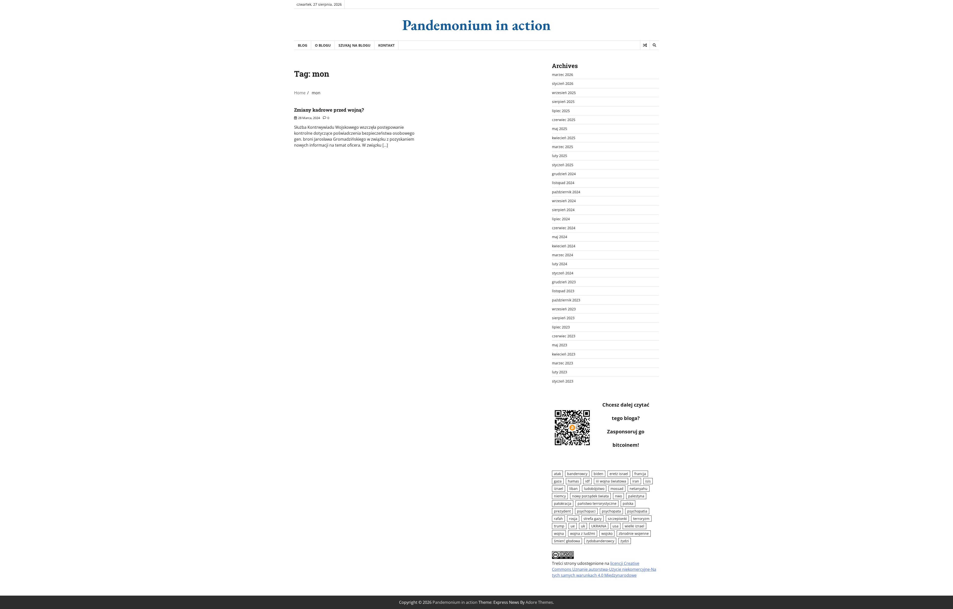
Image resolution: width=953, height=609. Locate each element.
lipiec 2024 (561, 219)
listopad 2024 (563, 182)
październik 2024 (566, 192)
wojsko (607, 533)
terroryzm (641, 518)
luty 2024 (559, 263)
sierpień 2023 (563, 318)
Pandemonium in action (476, 24)
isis (648, 481)
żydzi (624, 541)
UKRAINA (598, 526)
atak (557, 473)
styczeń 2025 (562, 164)
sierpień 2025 (563, 101)
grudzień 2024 (564, 173)
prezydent (562, 511)
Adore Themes (539, 602)
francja (640, 473)
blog (302, 45)
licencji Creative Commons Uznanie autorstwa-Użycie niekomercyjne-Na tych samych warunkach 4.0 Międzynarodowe (604, 569)
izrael (558, 488)
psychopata (611, 511)
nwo (618, 496)
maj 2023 (559, 345)
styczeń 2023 (562, 381)
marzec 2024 (562, 255)
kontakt (386, 45)
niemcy (560, 496)
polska (628, 503)
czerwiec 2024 (563, 227)
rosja (573, 518)
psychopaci (586, 511)
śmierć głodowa (567, 541)
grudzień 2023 (564, 282)
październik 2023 (566, 300)
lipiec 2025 (561, 110)
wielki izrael (634, 526)
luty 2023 (559, 372)
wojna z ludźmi (582, 533)
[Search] (654, 45)
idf (587, 481)
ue (573, 526)
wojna (559, 533)
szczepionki (617, 518)
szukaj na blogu (355, 45)
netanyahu (638, 488)
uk (583, 526)
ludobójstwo (594, 488)
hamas (573, 481)
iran (635, 481)
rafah (558, 518)
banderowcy (577, 473)
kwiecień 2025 (563, 137)
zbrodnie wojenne (634, 533)
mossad (617, 488)
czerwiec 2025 (563, 119)
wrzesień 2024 (564, 200)
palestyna (636, 496)
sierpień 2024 (563, 209)
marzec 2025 (562, 146)
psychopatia (637, 511)
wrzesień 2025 (564, 92)
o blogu (323, 45)
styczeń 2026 (562, 83)
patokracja (562, 503)
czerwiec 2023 (563, 336)
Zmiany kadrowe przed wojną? (329, 110)
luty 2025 (559, 155)
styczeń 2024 (562, 273)
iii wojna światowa (611, 481)
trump (559, 526)
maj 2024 (559, 236)
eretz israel (619, 473)
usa (615, 526)
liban (573, 488)
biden (598, 473)
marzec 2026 (562, 74)
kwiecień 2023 (563, 354)
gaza (558, 481)
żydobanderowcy (600, 541)
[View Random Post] (644, 45)
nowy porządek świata (590, 496)
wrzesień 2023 (564, 309)
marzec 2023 (562, 363)
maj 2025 (559, 128)
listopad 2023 (563, 290)
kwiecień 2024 (563, 246)
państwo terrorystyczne (597, 503)
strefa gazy (592, 518)
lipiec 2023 (561, 327)
